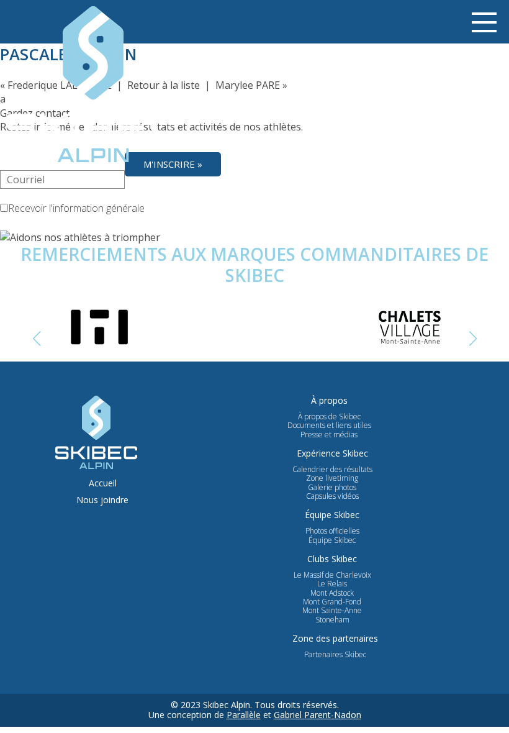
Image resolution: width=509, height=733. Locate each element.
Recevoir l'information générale (76, 208)
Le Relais (332, 584)
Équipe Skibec (332, 540)
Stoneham (332, 620)
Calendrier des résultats (332, 469)
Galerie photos (332, 487)
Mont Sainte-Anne (332, 610)
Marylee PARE (247, 85)
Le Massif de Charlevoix (332, 575)
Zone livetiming (332, 478)
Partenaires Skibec (335, 654)
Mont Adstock (332, 593)
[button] (472, 338)
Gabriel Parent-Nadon (317, 715)
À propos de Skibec (329, 416)
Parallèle (244, 715)
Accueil (103, 483)
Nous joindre (102, 500)
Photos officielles (332, 531)
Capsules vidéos (332, 496)
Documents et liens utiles (329, 425)
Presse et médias (329, 434)
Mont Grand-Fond (332, 602)
